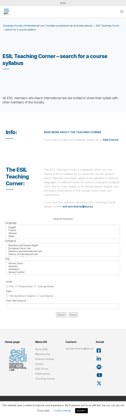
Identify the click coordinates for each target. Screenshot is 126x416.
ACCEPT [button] (81, 410)
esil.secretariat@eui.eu (78, 206)
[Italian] (63, 236)
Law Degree (46, 295)
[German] (63, 233)
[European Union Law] (63, 248)
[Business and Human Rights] (63, 245)
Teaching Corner (45, 378)
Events (39, 364)
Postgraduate (25, 286)
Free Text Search (16, 300)
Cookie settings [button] (62, 410)
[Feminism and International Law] (63, 251)
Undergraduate (45, 286)
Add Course (110, 139)
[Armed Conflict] (63, 272)
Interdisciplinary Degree (22, 295)
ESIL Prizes (41, 368)
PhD (11, 286)
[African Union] (63, 263)
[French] (63, 230)
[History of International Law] (63, 254)
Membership (42, 354)
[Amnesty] (63, 266)
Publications (42, 373)
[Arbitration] (63, 269)
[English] (63, 227)
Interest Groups (44, 359)
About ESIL (41, 349)
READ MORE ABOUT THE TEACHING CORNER (72, 132)
